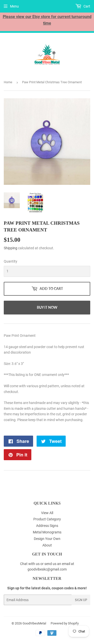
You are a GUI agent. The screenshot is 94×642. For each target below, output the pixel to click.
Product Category (47, 519)
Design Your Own (47, 539)
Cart (86, 6)
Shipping (10, 248)
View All (47, 513)
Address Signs (47, 526)
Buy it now (47, 307)
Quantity (10, 261)
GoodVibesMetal (34, 623)
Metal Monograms (47, 532)
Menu (14, 6)
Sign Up (81, 600)
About (47, 545)
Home (8, 82)
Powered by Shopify (65, 623)
